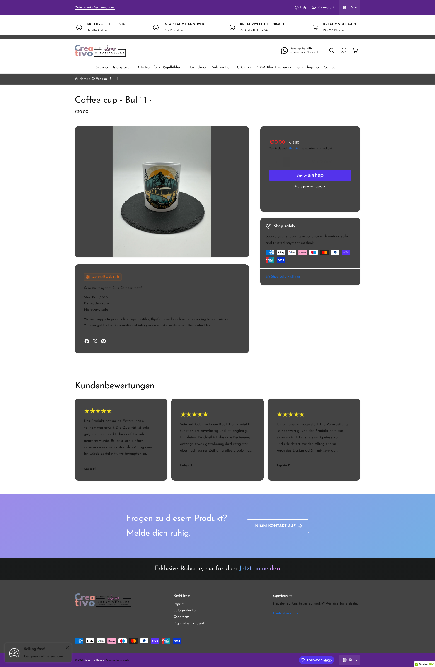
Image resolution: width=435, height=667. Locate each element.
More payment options (310, 186)
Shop (100, 67)
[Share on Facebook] (87, 341)
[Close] (67, 647)
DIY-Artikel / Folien (271, 67)
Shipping (294, 148)
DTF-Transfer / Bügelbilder (158, 67)
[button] (332, 50)
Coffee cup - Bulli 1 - (106, 79)
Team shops (305, 67)
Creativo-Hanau (94, 660)
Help (303, 7)
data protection (185, 610)
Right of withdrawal (189, 623)
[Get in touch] (343, 50)
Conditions (181, 617)
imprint (179, 604)
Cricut (242, 67)
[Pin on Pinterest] (103, 341)
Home (83, 79)
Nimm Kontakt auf (275, 526)
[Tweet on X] (95, 341)
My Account (325, 7)
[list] (217, 27)
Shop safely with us (285, 276)
